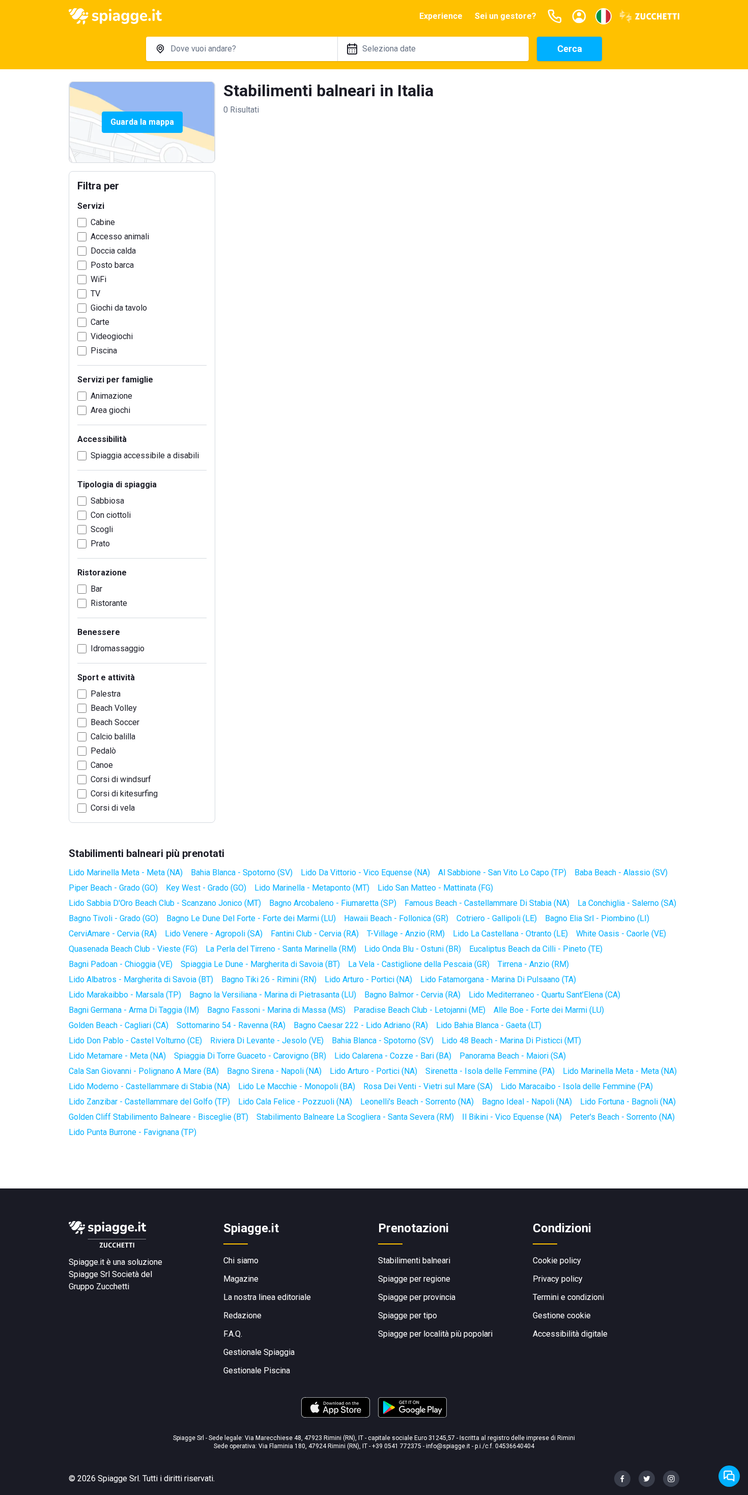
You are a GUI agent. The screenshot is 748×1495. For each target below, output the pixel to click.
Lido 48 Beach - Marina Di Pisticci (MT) (511, 1040)
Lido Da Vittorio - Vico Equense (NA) (365, 872)
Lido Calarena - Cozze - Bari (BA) (392, 1056)
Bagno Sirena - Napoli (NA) (274, 1071)
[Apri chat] (729, 1476)
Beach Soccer (115, 722)
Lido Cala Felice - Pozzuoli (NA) (295, 1101)
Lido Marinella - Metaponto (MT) (311, 888)
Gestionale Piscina (256, 1370)
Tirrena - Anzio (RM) (533, 964)
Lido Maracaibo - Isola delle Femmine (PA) (577, 1086)
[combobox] (241, 49)
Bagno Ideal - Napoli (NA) (527, 1101)
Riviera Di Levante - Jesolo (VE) (267, 1040)
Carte (100, 322)
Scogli (102, 529)
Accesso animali (120, 236)
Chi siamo (240, 1260)
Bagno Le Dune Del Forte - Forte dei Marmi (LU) (251, 918)
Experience (441, 16)
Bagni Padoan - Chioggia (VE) (120, 964)
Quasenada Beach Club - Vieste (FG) (133, 949)
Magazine (240, 1279)
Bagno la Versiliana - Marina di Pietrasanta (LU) (272, 995)
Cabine (103, 222)
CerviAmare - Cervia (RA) (113, 933)
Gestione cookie (562, 1315)
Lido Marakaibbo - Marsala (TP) (125, 995)
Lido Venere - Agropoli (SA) (214, 933)
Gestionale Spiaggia (259, 1352)
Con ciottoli (111, 515)
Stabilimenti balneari (414, 1260)
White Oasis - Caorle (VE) (621, 933)
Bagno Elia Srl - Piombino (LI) (597, 918)
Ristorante (109, 603)
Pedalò (103, 751)
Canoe (102, 765)
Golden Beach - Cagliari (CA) (118, 1025)
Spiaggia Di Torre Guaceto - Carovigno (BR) (250, 1056)
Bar (96, 589)
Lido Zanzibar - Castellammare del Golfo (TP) (149, 1101)
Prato (100, 543)
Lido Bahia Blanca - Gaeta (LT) (488, 1025)
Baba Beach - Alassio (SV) (621, 872)
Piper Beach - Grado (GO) (113, 888)
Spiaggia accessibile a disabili (145, 455)
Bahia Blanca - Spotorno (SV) (242, 872)
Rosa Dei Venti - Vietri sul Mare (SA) (428, 1086)
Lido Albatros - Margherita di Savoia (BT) (141, 979)
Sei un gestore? (505, 16)
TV (95, 293)
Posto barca (112, 265)
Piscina (104, 350)
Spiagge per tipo (407, 1315)
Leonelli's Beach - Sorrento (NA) (417, 1101)
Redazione (242, 1315)
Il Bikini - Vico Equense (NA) (512, 1117)
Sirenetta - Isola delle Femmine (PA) (490, 1071)
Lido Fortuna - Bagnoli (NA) (628, 1101)
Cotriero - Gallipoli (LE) (496, 918)
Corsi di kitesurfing (124, 793)
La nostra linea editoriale (267, 1297)
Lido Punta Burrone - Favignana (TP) (132, 1132)
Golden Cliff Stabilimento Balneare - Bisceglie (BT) (158, 1117)
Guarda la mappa (142, 122)
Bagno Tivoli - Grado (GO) (113, 918)
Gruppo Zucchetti (99, 1286)
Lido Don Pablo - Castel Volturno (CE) (135, 1040)
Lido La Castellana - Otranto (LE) (510, 933)
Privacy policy (558, 1279)
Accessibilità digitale (570, 1334)
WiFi (98, 279)
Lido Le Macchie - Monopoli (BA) (296, 1086)
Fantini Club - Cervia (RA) (315, 933)
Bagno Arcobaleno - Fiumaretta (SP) (332, 903)
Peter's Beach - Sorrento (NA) (622, 1117)
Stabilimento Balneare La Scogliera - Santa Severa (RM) (355, 1117)
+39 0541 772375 (396, 1446)
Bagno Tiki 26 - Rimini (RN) (269, 979)
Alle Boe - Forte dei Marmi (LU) (549, 1010)
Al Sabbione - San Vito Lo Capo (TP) (502, 872)
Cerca (569, 48)
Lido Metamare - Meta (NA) (117, 1056)
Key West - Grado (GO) (206, 888)
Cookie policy (557, 1260)
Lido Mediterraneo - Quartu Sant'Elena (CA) (544, 995)
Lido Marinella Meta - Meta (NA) (126, 872)
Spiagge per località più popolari (435, 1334)
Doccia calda (113, 251)
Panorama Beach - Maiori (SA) (512, 1056)
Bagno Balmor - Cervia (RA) (412, 995)
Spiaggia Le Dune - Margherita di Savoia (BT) (260, 964)
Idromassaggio (118, 648)
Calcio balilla (113, 736)
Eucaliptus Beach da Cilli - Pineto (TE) (535, 949)
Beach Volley (114, 708)
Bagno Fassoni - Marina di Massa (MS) (276, 1010)
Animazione (111, 396)
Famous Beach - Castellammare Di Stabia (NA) (487, 903)
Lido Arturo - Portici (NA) (368, 979)
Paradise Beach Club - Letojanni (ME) (419, 1010)
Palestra (106, 694)
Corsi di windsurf (121, 779)
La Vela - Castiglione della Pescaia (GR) (419, 964)
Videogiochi (112, 336)
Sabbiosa (107, 501)
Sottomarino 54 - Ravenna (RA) (231, 1025)
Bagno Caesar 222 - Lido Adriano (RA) (361, 1025)
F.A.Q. (232, 1334)
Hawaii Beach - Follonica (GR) (396, 918)
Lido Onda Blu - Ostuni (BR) (412, 949)
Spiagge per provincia (416, 1297)
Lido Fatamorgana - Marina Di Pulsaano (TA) (498, 979)
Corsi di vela (113, 808)
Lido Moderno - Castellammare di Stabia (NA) (149, 1086)
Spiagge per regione (414, 1279)
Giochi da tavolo (119, 308)
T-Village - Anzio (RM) (406, 933)
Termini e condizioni (568, 1297)
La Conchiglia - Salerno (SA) (627, 903)
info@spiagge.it (448, 1446)
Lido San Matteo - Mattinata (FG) (435, 888)
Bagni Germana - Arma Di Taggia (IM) (134, 1010)
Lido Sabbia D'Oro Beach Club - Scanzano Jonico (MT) (165, 903)
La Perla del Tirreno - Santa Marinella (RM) (281, 949)
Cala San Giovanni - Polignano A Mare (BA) (144, 1071)
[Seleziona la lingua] (603, 16)
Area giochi (110, 410)
